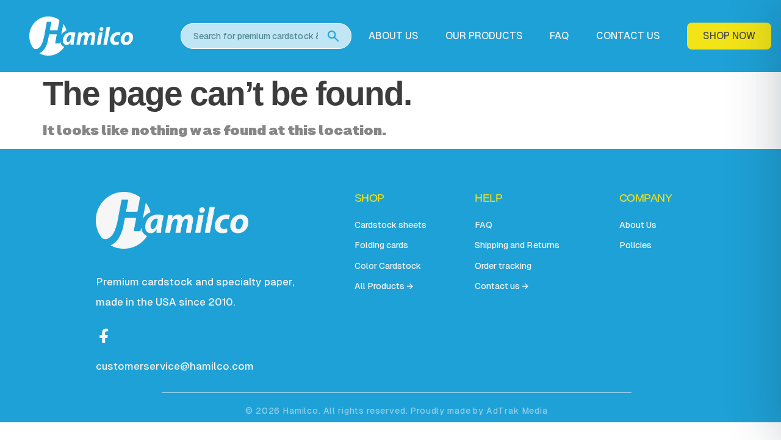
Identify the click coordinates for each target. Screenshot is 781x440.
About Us (638, 225)
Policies (635, 245)
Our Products (484, 36)
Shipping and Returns (517, 245)
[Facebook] (104, 334)
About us (394, 36)
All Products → (384, 286)
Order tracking (503, 266)
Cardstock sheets (390, 225)
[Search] (333, 36)
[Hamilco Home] (96, 35)
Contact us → (501, 286)
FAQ (559, 36)
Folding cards (381, 245)
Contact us (628, 36)
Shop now (729, 36)
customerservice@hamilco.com (175, 366)
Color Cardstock (388, 266)
